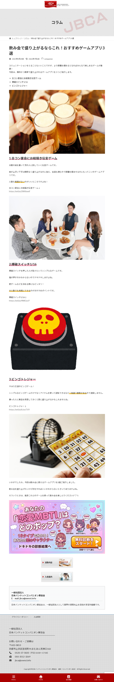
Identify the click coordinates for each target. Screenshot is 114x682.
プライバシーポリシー (20, 617)
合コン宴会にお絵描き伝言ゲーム (26, 78)
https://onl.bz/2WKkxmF (19, 191)
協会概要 (68, 679)
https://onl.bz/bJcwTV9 (19, 409)
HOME (41, 679)
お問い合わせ (98, 679)
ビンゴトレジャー (19, 85)
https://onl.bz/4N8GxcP (19, 300)
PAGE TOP (109, 669)
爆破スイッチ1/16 (20, 82)
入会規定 (37, 617)
